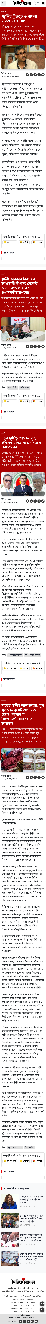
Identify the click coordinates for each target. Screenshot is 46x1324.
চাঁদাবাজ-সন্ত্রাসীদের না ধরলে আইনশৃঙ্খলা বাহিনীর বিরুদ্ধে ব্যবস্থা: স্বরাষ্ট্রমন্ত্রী (31, 1219)
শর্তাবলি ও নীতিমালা (23, 1291)
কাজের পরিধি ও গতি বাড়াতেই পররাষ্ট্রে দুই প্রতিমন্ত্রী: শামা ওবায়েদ (32, 1200)
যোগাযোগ (26, 1288)
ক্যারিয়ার (34, 1288)
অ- (42, 1309)
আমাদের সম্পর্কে (14, 1288)
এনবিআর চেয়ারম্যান (15, 655)
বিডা (26, 655)
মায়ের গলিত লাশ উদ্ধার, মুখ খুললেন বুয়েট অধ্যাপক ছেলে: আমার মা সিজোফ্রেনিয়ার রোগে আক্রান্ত (22, 715)
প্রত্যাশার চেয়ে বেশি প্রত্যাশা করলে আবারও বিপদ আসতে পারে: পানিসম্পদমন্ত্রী (31, 1257)
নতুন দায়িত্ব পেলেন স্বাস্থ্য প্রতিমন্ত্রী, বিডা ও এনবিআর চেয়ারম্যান (21, 442)
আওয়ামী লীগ (12, 387)
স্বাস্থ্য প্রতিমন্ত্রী (35, 655)
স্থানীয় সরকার (24, 387)
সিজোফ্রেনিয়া (29, 1147)
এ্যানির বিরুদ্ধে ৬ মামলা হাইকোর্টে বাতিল (19, 18)
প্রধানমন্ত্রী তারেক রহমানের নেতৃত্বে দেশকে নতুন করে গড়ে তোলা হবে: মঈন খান (31, 1238)
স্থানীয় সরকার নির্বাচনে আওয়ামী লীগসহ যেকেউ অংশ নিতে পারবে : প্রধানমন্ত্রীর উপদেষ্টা (19, 286)
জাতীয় (3, 11)
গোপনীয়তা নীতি (8, 1291)
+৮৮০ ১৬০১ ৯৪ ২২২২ (27, 1302)
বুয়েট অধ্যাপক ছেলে (15, 1147)
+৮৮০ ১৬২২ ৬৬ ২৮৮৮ (26, 1308)
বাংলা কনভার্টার (38, 1291)
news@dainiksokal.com (23, 1305)
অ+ (42, 1304)
